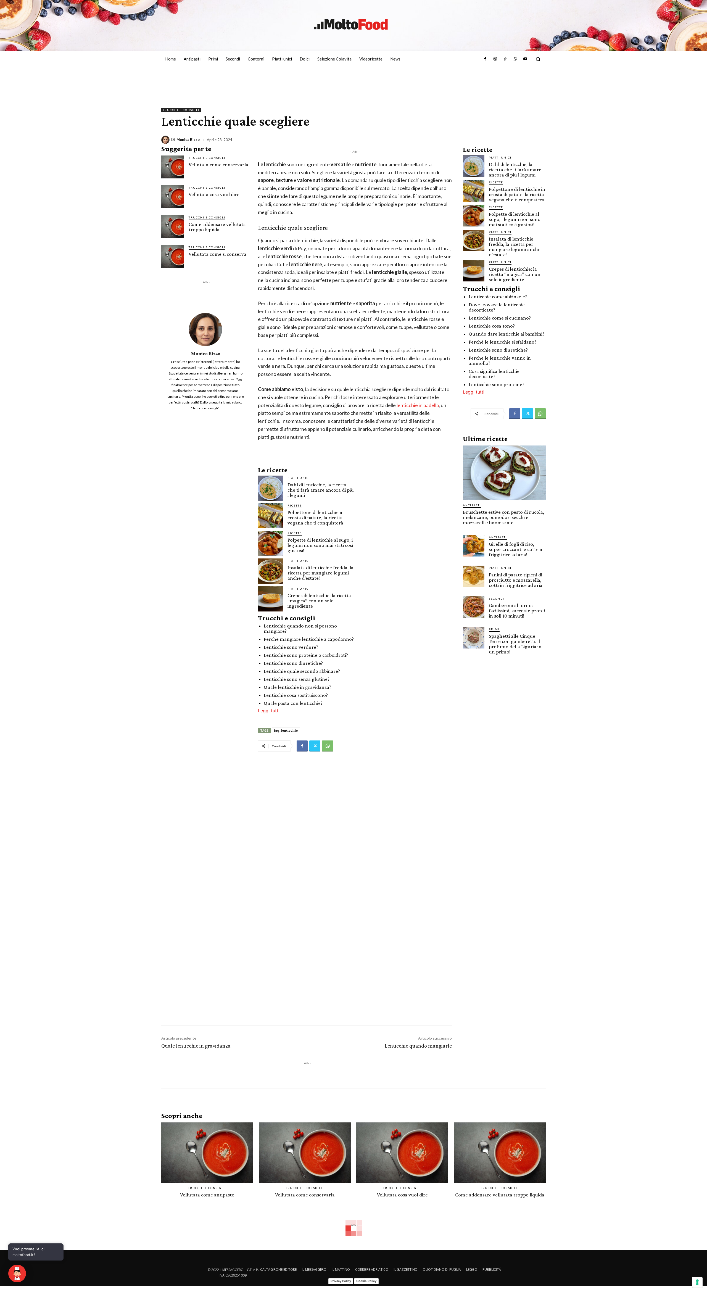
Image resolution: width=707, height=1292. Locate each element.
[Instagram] (495, 59)
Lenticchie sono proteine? (496, 384)
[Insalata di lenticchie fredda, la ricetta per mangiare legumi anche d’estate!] (270, 571)
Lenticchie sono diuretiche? (293, 663)
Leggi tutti (268, 710)
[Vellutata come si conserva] (172, 256)
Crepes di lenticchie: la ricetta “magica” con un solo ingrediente (319, 600)
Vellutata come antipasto (207, 1195)
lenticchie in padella (418, 405)
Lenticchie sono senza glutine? (296, 679)
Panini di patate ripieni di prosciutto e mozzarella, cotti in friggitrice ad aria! (516, 580)
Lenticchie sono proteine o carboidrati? (306, 655)
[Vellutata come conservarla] (172, 166)
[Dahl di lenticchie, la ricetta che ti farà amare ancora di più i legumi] (270, 488)
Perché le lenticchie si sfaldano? (502, 342)
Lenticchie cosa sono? (492, 326)
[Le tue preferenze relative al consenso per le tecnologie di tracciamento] (697, 1282)
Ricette (294, 505)
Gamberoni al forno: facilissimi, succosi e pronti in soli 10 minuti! (517, 610)
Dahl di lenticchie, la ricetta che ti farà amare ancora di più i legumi (320, 490)
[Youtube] (525, 59)
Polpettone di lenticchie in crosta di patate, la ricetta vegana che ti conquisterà (315, 517)
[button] (538, 59)
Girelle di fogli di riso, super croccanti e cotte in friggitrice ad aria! (516, 549)
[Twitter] (314, 746)
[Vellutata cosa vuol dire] (172, 196)
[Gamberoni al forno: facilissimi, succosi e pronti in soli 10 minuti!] (473, 607)
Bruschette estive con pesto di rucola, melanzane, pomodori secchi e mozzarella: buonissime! (503, 517)
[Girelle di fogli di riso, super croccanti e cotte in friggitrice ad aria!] (473, 546)
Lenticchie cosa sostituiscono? (296, 695)
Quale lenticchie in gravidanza (196, 1046)
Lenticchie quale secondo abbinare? (302, 671)
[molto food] (350, 24)
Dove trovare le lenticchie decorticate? (497, 307)
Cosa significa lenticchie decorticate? (494, 373)
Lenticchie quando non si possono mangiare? (300, 628)
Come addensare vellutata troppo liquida (217, 226)
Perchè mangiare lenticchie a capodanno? (309, 639)
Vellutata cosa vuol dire (214, 194)
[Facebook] (485, 59)
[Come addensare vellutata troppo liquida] (172, 226)
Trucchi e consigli (181, 110)
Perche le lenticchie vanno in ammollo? (500, 360)
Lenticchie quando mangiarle (418, 1046)
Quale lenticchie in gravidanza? (297, 687)
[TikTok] (505, 59)
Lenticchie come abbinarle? (498, 296)
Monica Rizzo (188, 139)
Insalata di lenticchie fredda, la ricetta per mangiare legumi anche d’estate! (320, 573)
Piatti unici (298, 477)
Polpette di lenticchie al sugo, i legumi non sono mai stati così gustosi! (320, 545)
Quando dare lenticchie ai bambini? (506, 334)
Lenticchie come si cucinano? (500, 318)
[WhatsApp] (515, 59)
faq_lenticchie (286, 730)
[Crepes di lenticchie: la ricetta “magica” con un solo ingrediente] (270, 598)
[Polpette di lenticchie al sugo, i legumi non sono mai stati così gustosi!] (270, 543)
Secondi (496, 598)
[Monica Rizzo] (166, 140)
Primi (494, 629)
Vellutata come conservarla (218, 164)
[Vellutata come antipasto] (207, 1152)
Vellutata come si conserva (217, 254)
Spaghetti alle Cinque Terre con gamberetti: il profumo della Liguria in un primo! (515, 644)
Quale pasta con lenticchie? (293, 703)
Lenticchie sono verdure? (291, 647)
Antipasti (472, 505)
